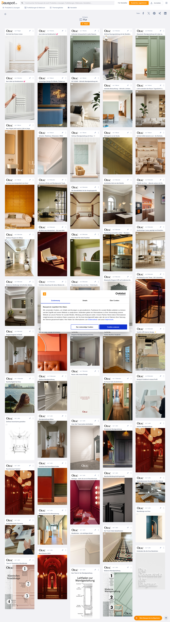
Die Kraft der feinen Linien (14, 34)
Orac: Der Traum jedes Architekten (82, 424)
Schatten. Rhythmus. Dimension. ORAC (51, 136)
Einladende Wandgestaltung (113, 429)
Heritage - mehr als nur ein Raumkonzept (84, 478)
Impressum (109, 319)
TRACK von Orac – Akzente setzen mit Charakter (150, 183)
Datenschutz (92, 319)
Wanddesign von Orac (143, 511)
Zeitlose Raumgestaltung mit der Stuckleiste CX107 (117, 34)
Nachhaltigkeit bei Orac (13, 382)
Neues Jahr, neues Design (79, 374)
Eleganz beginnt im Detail (14, 334)
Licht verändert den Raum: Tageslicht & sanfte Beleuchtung (150, 88)
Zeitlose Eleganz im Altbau (14, 238)
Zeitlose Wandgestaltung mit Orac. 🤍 (83, 136)
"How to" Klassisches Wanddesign (16, 563)
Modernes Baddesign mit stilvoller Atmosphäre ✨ (19, 285)
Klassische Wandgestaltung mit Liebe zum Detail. (150, 34)
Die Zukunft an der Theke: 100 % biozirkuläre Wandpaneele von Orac (150, 277)
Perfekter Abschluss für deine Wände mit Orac (52, 285)
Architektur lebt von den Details (114, 183)
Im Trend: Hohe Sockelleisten (113, 382)
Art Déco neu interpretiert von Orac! (17, 183)
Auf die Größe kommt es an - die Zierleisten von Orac (150, 136)
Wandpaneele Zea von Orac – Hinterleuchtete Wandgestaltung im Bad (85, 285)
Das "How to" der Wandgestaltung (81, 573)
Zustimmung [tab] (55, 300)
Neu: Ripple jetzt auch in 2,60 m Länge (18, 128)
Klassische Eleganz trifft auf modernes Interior (117, 280)
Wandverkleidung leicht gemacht (114, 476)
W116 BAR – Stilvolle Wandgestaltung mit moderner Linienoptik (85, 81)
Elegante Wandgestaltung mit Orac (82, 334)
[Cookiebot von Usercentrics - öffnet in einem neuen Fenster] (118, 293)
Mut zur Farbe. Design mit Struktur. (49, 332)
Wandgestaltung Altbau (46, 419)
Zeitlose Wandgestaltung (47, 379)
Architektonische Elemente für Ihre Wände (150, 481)
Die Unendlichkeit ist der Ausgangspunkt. (84, 190)
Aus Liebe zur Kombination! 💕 (48, 34)
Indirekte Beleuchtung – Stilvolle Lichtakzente (117, 88)
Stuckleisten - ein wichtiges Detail (82, 533)
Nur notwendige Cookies (84, 327)
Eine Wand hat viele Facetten (80, 237)
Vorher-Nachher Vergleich (112, 334)
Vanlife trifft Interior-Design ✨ (146, 332)
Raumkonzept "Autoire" (13, 469)
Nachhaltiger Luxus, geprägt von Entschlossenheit (150, 230)
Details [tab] (85, 300)
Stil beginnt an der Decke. (112, 136)
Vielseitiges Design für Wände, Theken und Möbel (52, 81)
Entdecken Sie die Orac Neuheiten (147, 551)
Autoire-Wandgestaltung (144, 426)
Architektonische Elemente (14, 523)
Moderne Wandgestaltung (112, 570)
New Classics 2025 (44, 553)
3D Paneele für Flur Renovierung (49, 513)
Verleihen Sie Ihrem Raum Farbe (49, 466)
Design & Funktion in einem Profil (147, 379)
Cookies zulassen (113, 327)
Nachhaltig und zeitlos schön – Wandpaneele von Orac (117, 233)
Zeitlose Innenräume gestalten (15, 421)
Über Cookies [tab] (114, 300)
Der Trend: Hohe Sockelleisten (113, 531)
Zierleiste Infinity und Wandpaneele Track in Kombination (52, 183)
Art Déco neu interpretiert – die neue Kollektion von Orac (52, 230)
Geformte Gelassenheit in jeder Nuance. (84, 34)
